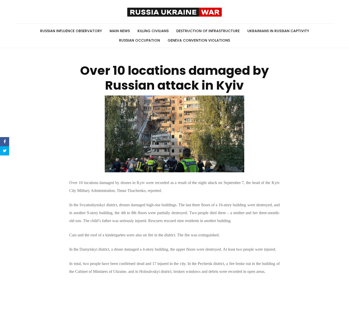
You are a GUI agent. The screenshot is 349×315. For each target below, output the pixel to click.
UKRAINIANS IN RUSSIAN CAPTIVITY (278, 30)
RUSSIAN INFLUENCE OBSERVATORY (71, 30)
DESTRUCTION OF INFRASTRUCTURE (208, 30)
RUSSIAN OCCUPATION (139, 40)
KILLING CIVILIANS (153, 30)
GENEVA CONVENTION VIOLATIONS (199, 40)
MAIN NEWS (120, 30)
